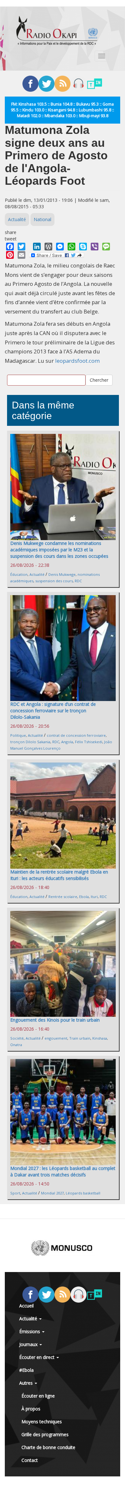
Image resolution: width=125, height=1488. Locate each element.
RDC (78, 580)
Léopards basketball (83, 1193)
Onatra (16, 1044)
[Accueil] (57, 30)
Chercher (99, 380)
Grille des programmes (45, 1434)
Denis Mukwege (62, 574)
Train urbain (79, 1038)
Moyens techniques (41, 1421)
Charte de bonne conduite (48, 1447)
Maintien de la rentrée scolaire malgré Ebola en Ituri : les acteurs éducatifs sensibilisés (59, 875)
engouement (56, 1038)
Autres (26, 1383)
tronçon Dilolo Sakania (30, 741)
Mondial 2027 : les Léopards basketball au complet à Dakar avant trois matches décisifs (62, 1171)
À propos (30, 1409)
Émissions (30, 1331)
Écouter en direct (37, 1357)
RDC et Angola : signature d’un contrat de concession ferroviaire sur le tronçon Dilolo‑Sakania (53, 710)
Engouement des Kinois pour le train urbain (55, 1020)
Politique (18, 735)
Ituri (94, 896)
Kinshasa (99, 1038)
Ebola (84, 896)
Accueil (26, 1306)
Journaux (29, 1344)
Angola (67, 741)
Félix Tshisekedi (88, 741)
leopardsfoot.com (77, 360)
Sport (15, 1193)
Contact (29, 1460)
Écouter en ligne (38, 1396)
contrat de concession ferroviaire (76, 735)
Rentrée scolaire (62, 896)
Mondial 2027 (52, 1193)
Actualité (17, 219)
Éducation (19, 574)
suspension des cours (54, 580)
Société (17, 1038)
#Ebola (26, 1370)
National (42, 219)
